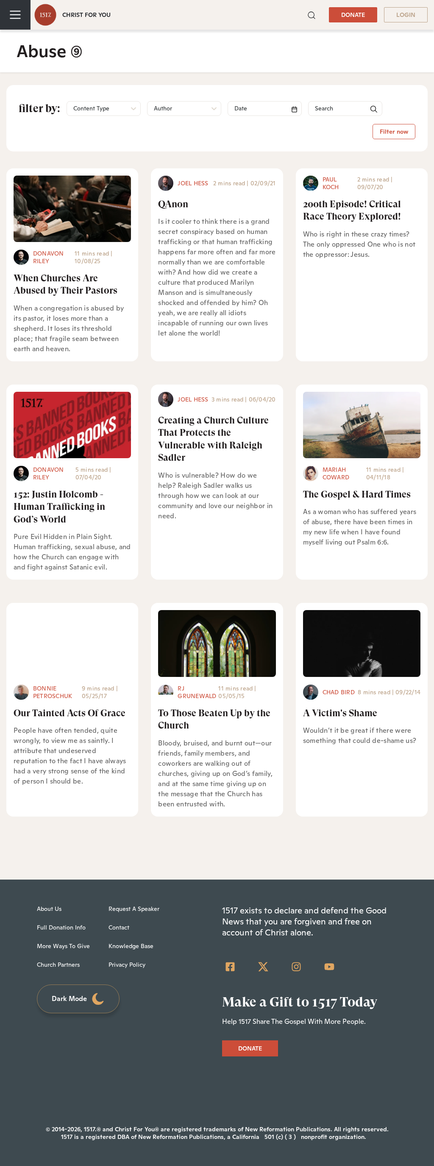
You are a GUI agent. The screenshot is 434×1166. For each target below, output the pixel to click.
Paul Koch (331, 183)
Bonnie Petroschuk (52, 692)
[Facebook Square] (230, 967)
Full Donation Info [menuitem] (61, 927)
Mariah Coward (336, 473)
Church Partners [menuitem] (58, 964)
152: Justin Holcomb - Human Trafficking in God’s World (59, 507)
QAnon (173, 204)
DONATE (353, 15)
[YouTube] (329, 967)
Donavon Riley (48, 257)
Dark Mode (69, 998)
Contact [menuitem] (118, 927)
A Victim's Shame (340, 713)
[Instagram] (296, 967)
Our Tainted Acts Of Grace (69, 713)
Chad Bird (339, 692)
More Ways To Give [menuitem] (63, 946)
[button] (311, 14)
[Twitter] (263, 967)
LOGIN (405, 15)
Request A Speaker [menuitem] (133, 909)
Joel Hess (193, 183)
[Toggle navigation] (15, 15)
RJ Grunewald (197, 692)
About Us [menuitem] (49, 909)
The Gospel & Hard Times (357, 494)
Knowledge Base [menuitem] (130, 946)
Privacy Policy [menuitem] (126, 964)
